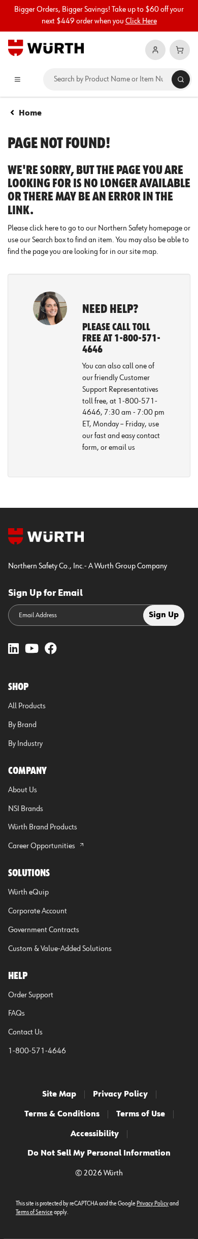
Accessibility (95, 1134)
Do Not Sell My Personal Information (99, 1153)
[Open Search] (181, 79)
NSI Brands (25, 809)
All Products (27, 706)
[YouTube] (32, 649)
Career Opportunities (42, 846)
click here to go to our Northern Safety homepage (105, 228)
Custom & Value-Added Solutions (60, 949)
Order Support (30, 995)
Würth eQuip (28, 892)
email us (122, 448)
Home (30, 113)
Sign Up (164, 615)
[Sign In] (155, 50)
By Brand (22, 725)
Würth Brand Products (42, 827)
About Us (22, 790)
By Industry (25, 744)
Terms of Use (140, 1114)
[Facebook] (51, 649)
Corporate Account (37, 911)
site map (142, 252)
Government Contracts (43, 930)
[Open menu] (17, 79)
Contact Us (25, 1032)
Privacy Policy (120, 1094)
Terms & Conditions (62, 1114)
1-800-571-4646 (37, 1051)
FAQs (16, 1014)
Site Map (59, 1094)
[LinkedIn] (13, 649)
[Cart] (180, 50)
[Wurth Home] (46, 47)
